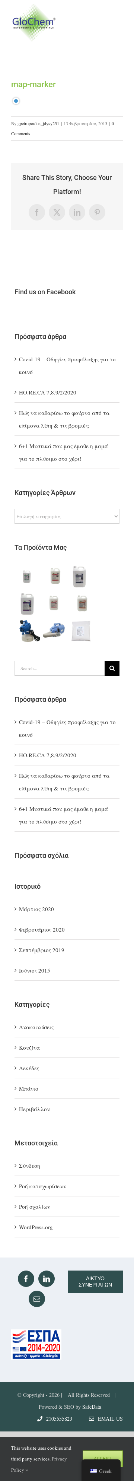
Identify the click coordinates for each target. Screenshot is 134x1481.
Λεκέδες (29, 1068)
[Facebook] (26, 1279)
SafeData (91, 1406)
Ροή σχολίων (34, 1206)
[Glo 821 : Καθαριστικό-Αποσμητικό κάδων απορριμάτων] (82, 577)
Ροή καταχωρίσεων (42, 1186)
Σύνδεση (29, 1165)
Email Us (108, 1418)
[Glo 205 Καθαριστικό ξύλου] (27, 577)
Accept (103, 1458)
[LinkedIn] (46, 1279)
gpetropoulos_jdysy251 (38, 123)
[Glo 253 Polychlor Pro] (54, 603)
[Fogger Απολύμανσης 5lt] (54, 630)
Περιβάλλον (34, 1109)
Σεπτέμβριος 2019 (41, 950)
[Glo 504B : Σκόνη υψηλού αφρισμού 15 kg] (82, 630)
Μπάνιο (28, 1088)
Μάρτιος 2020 (36, 909)
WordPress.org (36, 1227)
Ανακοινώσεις (36, 1027)
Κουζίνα (29, 1047)
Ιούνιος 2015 (34, 970)
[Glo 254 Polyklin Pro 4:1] (82, 603)
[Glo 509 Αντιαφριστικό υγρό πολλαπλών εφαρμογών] (27, 603)
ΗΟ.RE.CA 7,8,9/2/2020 (47, 392)
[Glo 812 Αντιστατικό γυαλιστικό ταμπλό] (54, 577)
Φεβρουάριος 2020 (42, 929)
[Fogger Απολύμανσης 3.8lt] (27, 630)
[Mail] (37, 1299)
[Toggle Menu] (115, 22)
